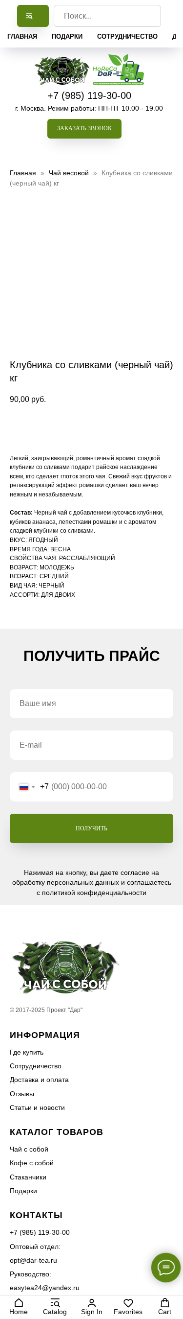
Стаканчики (28, 1177)
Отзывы (22, 1094)
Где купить (26, 1052)
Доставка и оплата (39, 1079)
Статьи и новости (37, 1107)
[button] (84, 129)
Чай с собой (29, 1149)
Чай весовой (70, 173)
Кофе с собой (32, 1163)
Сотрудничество (127, 36)
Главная (22, 36)
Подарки (67, 36)
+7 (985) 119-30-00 (89, 95)
